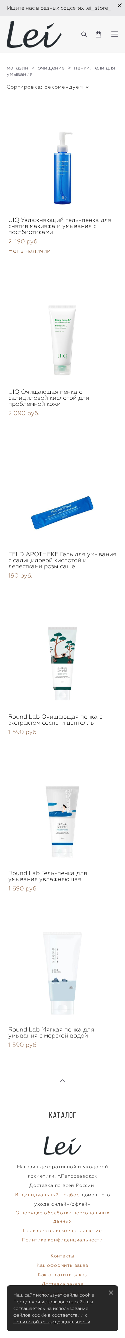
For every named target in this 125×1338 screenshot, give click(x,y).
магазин (17, 68)
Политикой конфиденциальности (51, 1321)
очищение (51, 68)
